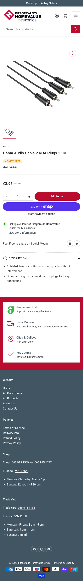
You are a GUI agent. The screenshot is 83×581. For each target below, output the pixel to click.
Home (7, 388)
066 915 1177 (43, 462)
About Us (9, 403)
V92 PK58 (20, 516)
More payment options (41, 213)
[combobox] (41, 29)
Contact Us (10, 408)
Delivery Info (11, 433)
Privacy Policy (12, 443)
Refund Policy (11, 438)
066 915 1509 (20, 462)
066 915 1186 (26, 507)
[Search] (75, 29)
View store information (22, 232)
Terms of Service (14, 428)
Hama (6, 146)
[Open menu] (76, 16)
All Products (11, 398)
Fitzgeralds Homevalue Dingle (34, 562)
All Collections (12, 393)
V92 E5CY (21, 471)
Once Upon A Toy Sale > (41, 3)
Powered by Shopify (63, 562)
